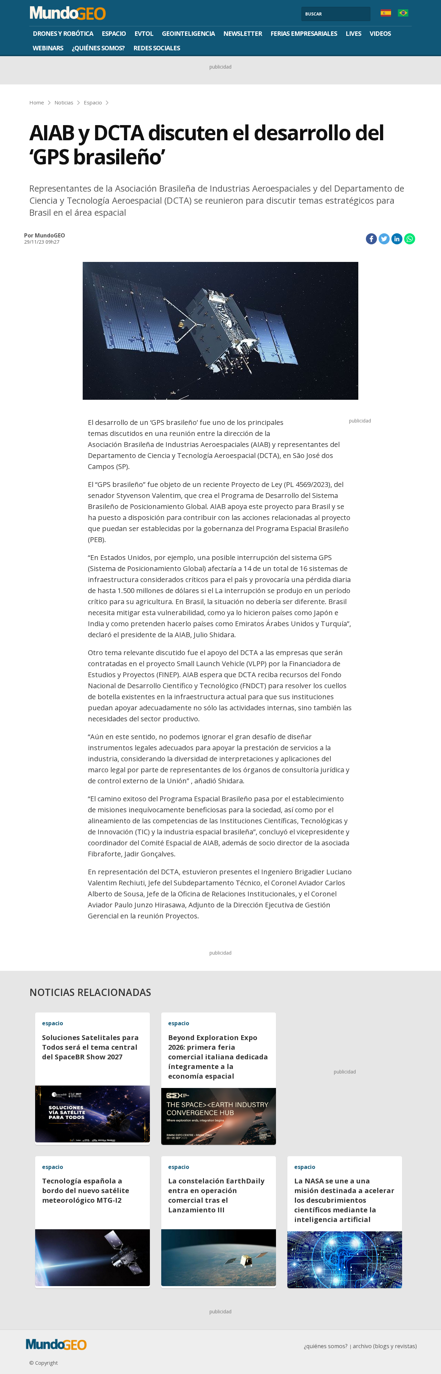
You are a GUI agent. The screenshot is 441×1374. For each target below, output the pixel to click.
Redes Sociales (156, 48)
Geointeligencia (188, 33)
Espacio (114, 33)
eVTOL (143, 33)
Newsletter (242, 33)
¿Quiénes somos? (98, 48)
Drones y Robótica (63, 33)
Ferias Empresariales (303, 33)
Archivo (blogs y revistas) (385, 1346)
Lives (353, 33)
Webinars (48, 48)
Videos (380, 33)
